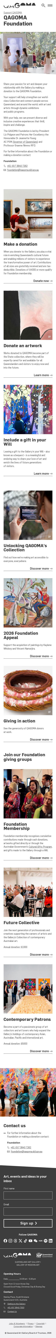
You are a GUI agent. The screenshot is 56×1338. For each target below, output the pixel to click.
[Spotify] (45, 1241)
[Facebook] (5, 1241)
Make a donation (20, 244)
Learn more (41, 375)
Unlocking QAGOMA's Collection (25, 547)
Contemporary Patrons (27, 1019)
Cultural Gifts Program (40, 846)
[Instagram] (10, 1241)
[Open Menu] (50, 5)
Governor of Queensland (25, 141)
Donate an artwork (23, 345)
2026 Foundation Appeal (21, 635)
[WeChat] (35, 1241)
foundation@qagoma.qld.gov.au (23, 170)
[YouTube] (30, 1241)
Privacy (31, 1323)
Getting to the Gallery (16, 1304)
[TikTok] (25, 1241)
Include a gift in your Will (25, 442)
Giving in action (19, 720)
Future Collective (21, 922)
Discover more (39, 568)
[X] (20, 1241)
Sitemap (38, 1326)
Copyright (40, 1323)
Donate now (41, 281)
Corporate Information (23, 1326)
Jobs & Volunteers (17, 1323)
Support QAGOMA (13, 12)
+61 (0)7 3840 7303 (15, 1307)
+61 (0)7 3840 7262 (17, 165)
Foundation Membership (17, 826)
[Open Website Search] (43, 5)
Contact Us (12, 1311)
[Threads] (15, 1241)
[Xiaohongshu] (40, 1241)
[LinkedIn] (50, 1241)
